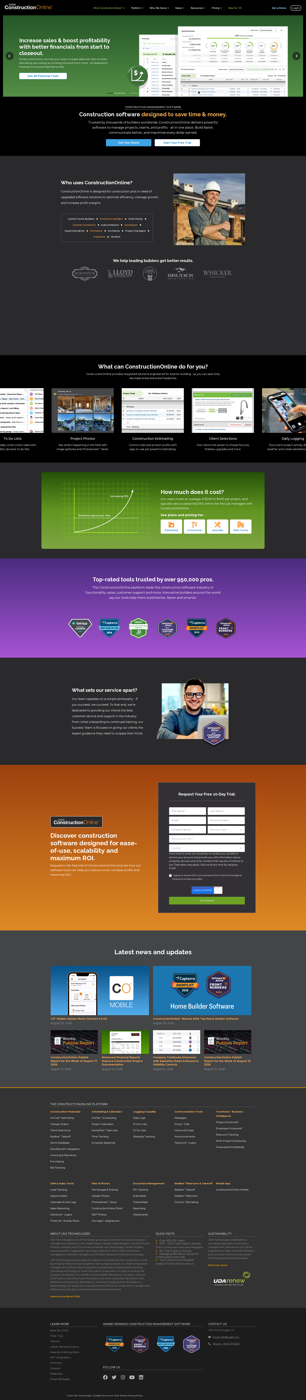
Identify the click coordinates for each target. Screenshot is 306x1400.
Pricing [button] (215, 8)
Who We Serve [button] (158, 8)
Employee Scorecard (229, 1128)
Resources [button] (197, 8)
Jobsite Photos (101, 1195)
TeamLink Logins (185, 1142)
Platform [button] (136, 8)
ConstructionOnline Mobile (232, 1189)
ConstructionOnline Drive (108, 1208)
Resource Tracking (227, 1134)
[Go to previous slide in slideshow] (9, 56)
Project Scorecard (227, 1122)
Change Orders (59, 1124)
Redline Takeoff (60, 1136)
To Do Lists (139, 1130)
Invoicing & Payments (63, 1155)
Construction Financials (65, 1111)
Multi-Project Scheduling (231, 1140)
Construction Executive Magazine (183, 1247)
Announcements (185, 1136)
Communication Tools (189, 1111)
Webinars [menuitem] (56, 1373)
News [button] (178, 8)
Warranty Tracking (144, 1136)
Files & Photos (101, 1183)
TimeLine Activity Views (64, 1220)
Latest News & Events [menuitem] (64, 1346)
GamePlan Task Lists (104, 1130)
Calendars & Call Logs (63, 1202)
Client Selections (60, 1130)
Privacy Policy (135, 1395)
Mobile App (223, 1183)
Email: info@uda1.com (226, 1337)
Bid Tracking (57, 1167)
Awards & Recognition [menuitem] (64, 1352)
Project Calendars (102, 1124)
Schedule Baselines (103, 1142)
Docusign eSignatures (105, 1220)
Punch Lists (140, 1124)
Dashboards (140, 1214)
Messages (180, 1117)
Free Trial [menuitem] (56, 1335)
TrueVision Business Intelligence (229, 1113)
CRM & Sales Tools (62, 1183)
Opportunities (58, 1195)
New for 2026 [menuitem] (59, 1330)
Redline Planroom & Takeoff (193, 1183)
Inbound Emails (184, 1130)
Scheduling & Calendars (107, 1111)
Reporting (139, 1208)
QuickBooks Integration (65, 1148)
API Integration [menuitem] (60, 1357)
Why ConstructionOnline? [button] (107, 8)
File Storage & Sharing (105, 1189)
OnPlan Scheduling (104, 1117)
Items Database (60, 1142)
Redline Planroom (186, 1195)
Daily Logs (139, 1117)
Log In (295, 8)
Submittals (139, 1195)
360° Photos (99, 1214)
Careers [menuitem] (55, 1368)
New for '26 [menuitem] (235, 8)
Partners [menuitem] (56, 1362)
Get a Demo (279, 8)
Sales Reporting (59, 1208)
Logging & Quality (144, 1111)
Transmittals (140, 1202)
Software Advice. (184, 1263)
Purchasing (57, 1161)
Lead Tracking (58, 1189)
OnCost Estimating (62, 1117)
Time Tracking (100, 1136)
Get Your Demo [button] (128, 142)
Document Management (148, 1183)
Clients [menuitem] (54, 1341)
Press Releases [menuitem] (60, 1379)
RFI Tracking (140, 1189)
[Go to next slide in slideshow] (296, 56)
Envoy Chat (182, 1124)
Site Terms (120, 1395)
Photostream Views (104, 1202)
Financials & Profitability (230, 1147)
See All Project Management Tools (47, 76)
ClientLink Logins (61, 1214)
